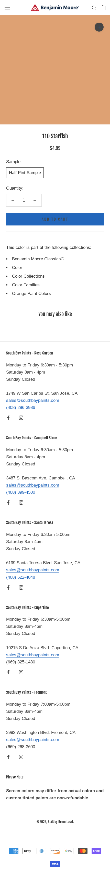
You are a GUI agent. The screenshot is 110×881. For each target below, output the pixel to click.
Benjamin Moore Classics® (38, 259)
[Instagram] (21, 417)
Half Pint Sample (25, 172)
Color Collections (28, 276)
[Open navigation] (7, 7)
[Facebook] (8, 417)
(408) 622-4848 (20, 577)
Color (17, 267)
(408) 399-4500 (20, 492)
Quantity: (15, 188)
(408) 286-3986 (20, 407)
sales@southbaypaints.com (32, 400)
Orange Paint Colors (31, 293)
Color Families (26, 284)
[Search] (94, 7)
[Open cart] (103, 7)
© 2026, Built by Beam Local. (55, 822)
